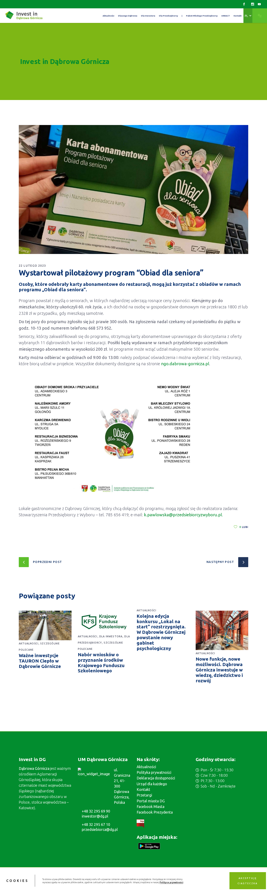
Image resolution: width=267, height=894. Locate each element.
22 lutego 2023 (32, 265)
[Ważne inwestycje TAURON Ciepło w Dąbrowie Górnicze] (45, 625)
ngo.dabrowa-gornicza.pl (185, 363)
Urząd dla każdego (152, 784)
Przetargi (144, 795)
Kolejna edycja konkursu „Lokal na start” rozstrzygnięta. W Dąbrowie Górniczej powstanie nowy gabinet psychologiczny (161, 632)
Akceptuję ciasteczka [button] (248, 880)
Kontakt (143, 789)
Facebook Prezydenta (155, 812)
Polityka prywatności (154, 772)
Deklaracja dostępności (156, 778)
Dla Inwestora (111, 636)
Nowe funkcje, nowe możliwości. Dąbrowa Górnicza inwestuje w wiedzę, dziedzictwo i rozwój (219, 669)
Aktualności (28, 643)
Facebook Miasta (150, 806)
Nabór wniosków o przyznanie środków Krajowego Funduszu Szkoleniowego (101, 662)
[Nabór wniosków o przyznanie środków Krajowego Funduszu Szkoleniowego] (104, 622)
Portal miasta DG (151, 801)
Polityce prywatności (171, 882)
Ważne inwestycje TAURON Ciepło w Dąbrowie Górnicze (40, 661)
